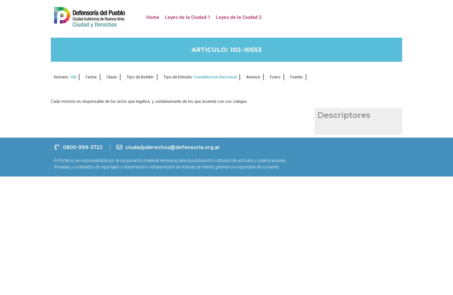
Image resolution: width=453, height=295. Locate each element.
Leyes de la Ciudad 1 (187, 17)
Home (152, 17)
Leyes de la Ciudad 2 (239, 17)
